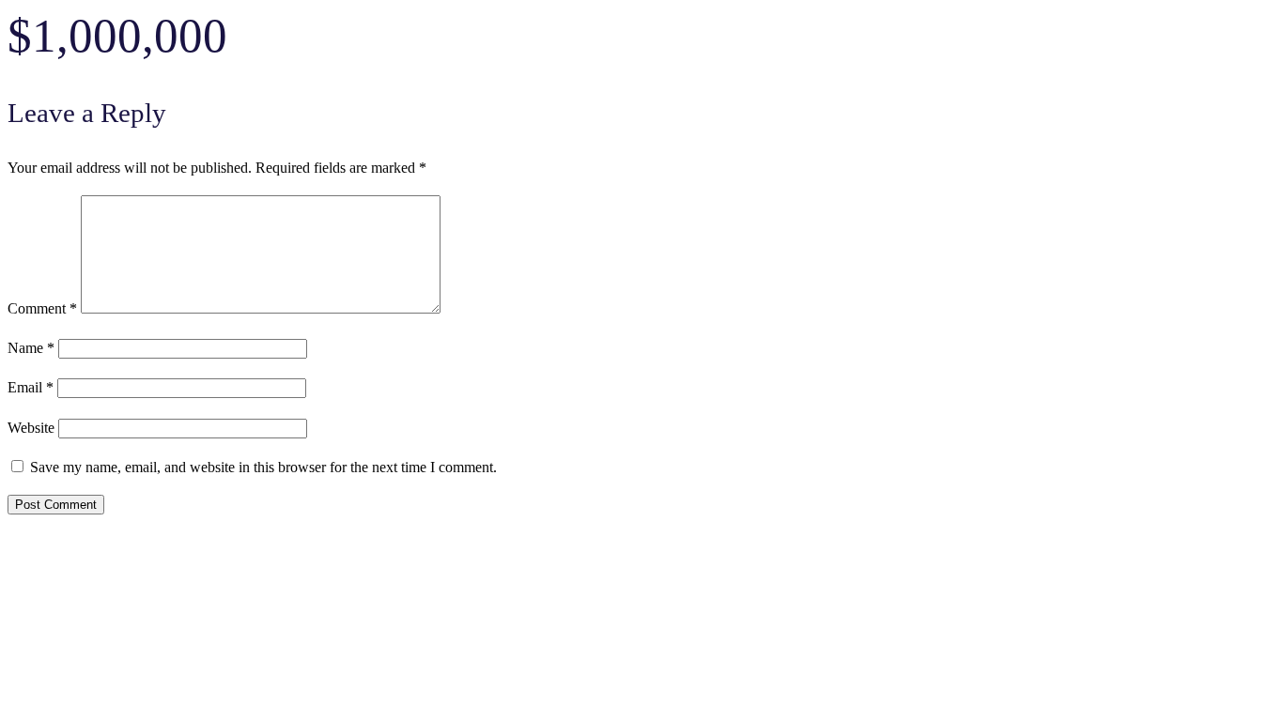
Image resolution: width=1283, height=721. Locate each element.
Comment (42, 308)
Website (31, 428)
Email (31, 387)
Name (31, 348)
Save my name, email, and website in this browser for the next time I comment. (263, 467)
